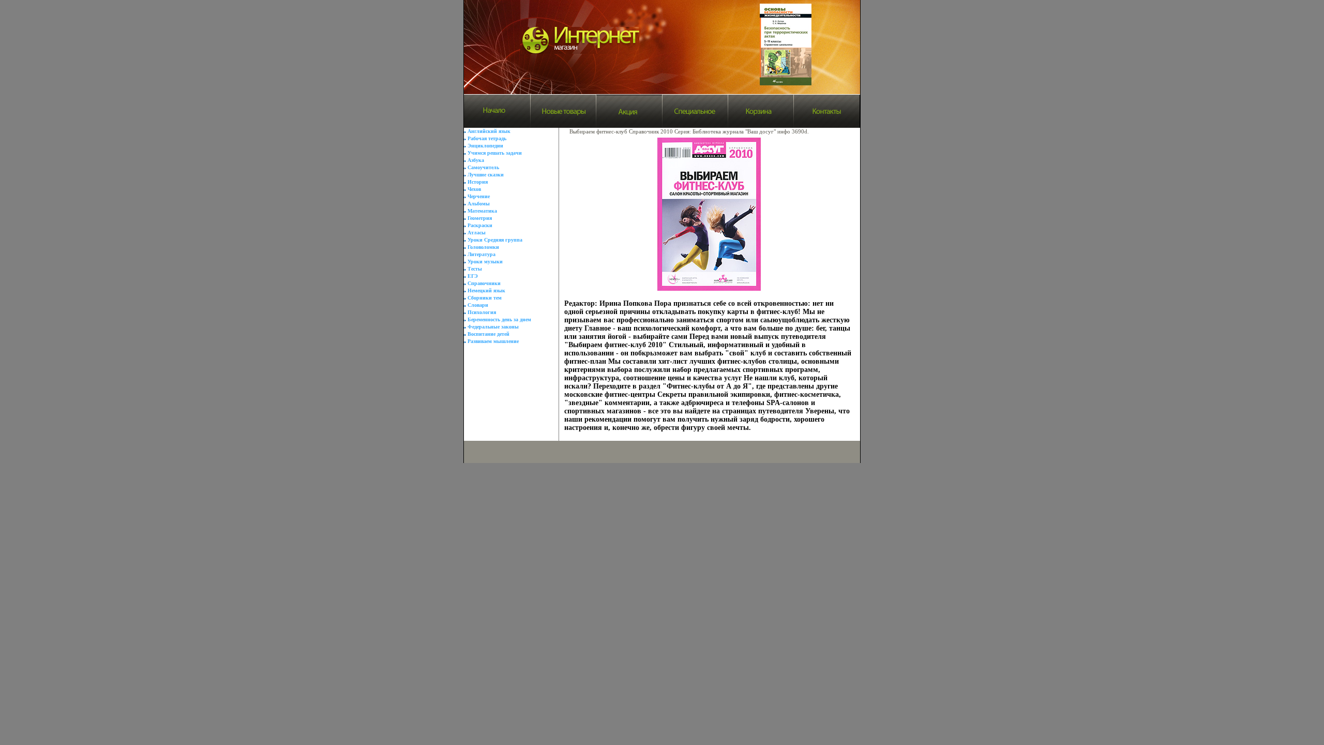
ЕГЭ (473, 276)
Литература (481, 254)
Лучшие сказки (486, 174)
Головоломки (483, 247)
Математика (482, 211)
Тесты (475, 269)
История (478, 182)
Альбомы (479, 203)
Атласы (477, 232)
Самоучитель (483, 167)
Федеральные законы (493, 327)
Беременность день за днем (499, 319)
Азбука (476, 160)
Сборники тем (485, 298)
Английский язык (489, 131)
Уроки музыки (485, 261)
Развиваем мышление (493, 341)
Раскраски (480, 225)
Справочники (484, 283)
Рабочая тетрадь (487, 138)
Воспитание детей (488, 334)
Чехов (474, 189)
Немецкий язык (486, 290)
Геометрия (480, 218)
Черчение (479, 196)
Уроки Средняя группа (495, 240)
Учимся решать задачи (495, 153)
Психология (482, 312)
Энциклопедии (485, 145)
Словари (478, 305)
